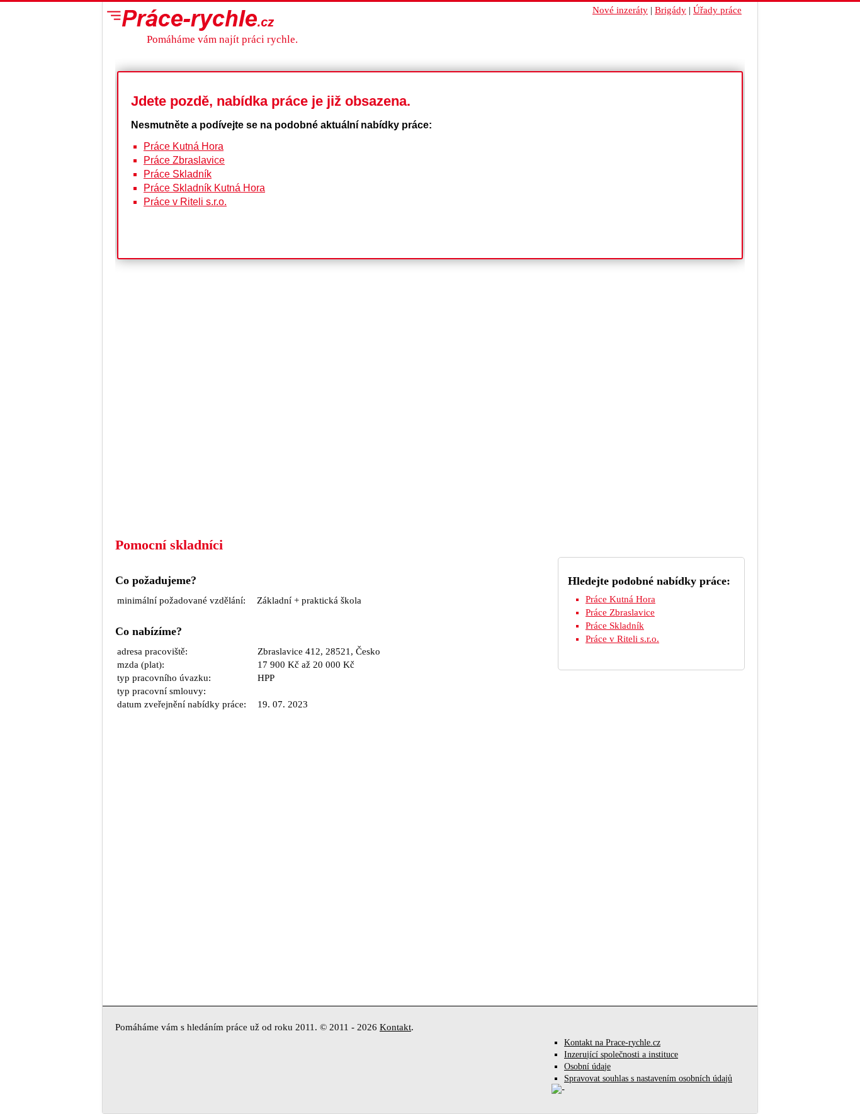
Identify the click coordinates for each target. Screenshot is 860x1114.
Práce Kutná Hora (183, 146)
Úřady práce (717, 10)
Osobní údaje (587, 1066)
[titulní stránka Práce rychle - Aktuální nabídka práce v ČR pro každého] (187, 19)
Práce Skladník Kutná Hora (204, 188)
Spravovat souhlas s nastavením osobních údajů (648, 1078)
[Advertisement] (430, 442)
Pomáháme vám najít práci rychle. (222, 39)
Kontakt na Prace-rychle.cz (612, 1042)
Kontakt (395, 1027)
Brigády (670, 10)
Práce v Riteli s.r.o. (185, 201)
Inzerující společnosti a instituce (621, 1054)
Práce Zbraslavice (184, 160)
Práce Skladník (178, 174)
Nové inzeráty (620, 10)
